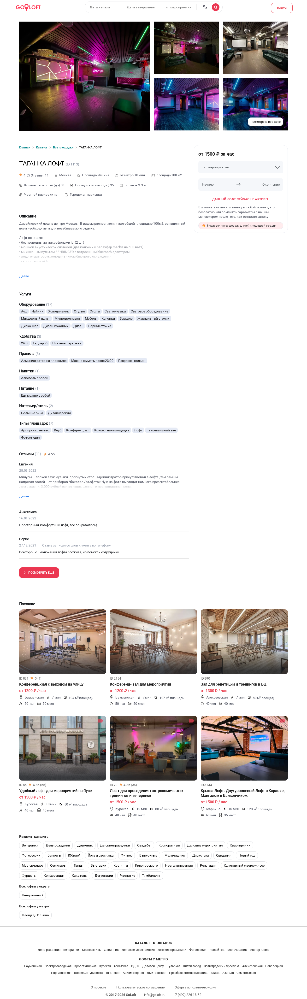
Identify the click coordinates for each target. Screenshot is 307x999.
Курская (105, 966)
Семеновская (246, 973)
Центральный (32, 895)
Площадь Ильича (35, 915)
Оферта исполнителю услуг (195, 987)
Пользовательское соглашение (140, 987)
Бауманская (33, 966)
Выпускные (148, 855)
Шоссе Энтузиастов (88, 973)
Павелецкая (274, 966)
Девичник (85, 845)
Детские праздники (115, 845)
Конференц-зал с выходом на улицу (51, 684)
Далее (24, 276)
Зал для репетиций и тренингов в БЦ (233, 684)
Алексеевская (252, 966)
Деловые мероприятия (205, 845)
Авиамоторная (133, 973)
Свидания (223, 855)
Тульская (173, 966)
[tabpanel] (62, 641)
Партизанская (61, 973)
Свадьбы (144, 845)
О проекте (98, 987)
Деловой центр (153, 966)
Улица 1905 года (222, 973)
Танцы (78, 865)
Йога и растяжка (101, 855)
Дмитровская (156, 973)
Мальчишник (175, 855)
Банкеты (54, 855)
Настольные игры (179, 865)
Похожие (27, 604)
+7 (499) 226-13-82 (187, 995)
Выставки (98, 865)
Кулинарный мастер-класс (244, 865)
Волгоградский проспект (222, 966)
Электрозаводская (58, 966)
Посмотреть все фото (265, 121)
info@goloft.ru (154, 995)
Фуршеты (29, 875)
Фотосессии (31, 855)
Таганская (113, 973)
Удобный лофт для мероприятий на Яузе (55, 790)
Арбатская (121, 966)
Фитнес (126, 855)
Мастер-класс (32, 865)
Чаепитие (127, 875)
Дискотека (200, 855)
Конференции (54, 875)
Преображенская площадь (188, 973)
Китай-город (192, 966)
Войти (282, 8)
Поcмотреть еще (41, 572)
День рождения (58, 845)
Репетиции (208, 865)
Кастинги (120, 865)
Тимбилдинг (151, 875)
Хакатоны (80, 875)
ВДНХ (135, 966)
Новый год (247, 855)
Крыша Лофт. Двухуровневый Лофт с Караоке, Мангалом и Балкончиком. (243, 793)
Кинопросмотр (146, 865)
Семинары (58, 865)
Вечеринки (30, 845)
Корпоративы (169, 845)
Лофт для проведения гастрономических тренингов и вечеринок (146, 793)
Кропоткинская (85, 966)
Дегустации (104, 875)
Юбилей (74, 855)
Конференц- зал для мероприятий (140, 684)
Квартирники (240, 845)
